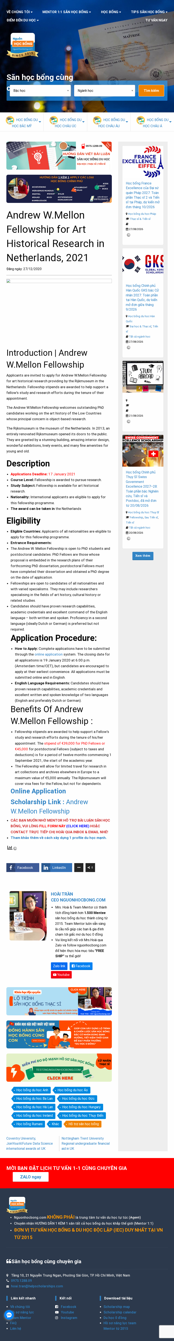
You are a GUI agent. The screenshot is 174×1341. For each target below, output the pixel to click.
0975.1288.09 (21, 1281)
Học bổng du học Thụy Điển (82, 1116)
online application (49, 654)
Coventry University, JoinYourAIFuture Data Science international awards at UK (29, 1143)
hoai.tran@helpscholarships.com (37, 1286)
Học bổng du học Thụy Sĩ (143, 512)
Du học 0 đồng (115, 1318)
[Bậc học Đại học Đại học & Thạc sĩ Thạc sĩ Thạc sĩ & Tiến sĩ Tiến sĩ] (42, 90)
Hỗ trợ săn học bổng (84, 1124)
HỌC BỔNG (109, 12)
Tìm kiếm (151, 90)
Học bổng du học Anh (32, 1090)
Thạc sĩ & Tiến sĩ (140, 218)
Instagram (68, 1318)
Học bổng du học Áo (73, 1090)
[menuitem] (22, 121)
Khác (55, 1124)
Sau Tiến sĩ (151, 517)
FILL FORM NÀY (52, 826)
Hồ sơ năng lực (22, 1312)
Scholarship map (117, 1307)
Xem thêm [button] (142, 556)
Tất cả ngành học (139, 336)
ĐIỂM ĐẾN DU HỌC (21, 20)
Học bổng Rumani (29, 1124)
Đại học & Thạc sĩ (140, 326)
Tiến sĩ (130, 522)
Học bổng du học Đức (78, 1099)
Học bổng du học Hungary (81, 1107)
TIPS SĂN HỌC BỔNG (148, 12)
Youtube (63, 975)
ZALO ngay (30, 1176)
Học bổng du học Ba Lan (34, 1099)
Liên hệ (15, 1329)
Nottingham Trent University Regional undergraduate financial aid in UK (86, 1143)
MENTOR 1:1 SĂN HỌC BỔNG (65, 12)
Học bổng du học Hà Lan (34, 1107)
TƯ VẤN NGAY (156, 20)
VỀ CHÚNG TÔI (18, 12)
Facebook (82, 966)
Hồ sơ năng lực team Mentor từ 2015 (120, 1326)
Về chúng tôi (20, 1307)
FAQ (13, 1323)
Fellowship (136, 517)
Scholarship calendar (120, 1312)
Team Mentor (20, 1318)
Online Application (38, 791)
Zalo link (59, 966)
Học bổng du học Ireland (34, 1116)
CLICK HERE (77, 826)
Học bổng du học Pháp (142, 213)
